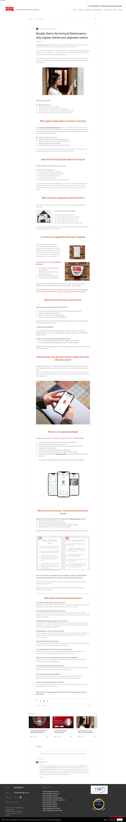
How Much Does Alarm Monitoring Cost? (60, 731)
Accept (119, 819)
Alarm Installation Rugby (50, 802)
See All (95, 713)
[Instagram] (18, 797)
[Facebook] (20, 797)
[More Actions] (89, 762)
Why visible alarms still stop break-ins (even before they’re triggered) (39, 731)
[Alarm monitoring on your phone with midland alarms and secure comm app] (63, 722)
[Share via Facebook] (36, 701)
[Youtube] (15, 797)
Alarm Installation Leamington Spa (53, 798)
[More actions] (89, 29)
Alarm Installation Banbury (50, 804)
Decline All (112, 819)
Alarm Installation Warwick (50, 795)
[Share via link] (47, 701)
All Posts (30, 18)
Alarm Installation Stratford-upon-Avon (54, 800)
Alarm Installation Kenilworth (51, 793)
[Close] (124, 820)
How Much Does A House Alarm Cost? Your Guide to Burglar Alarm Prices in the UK (86, 731)
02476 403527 (94, 6)
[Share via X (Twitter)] (40, 701)
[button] (107, 10)
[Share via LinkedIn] (44, 701)
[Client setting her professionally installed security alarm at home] (86, 722)
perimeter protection (39, 18)
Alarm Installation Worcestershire (52, 810)
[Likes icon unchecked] (40, 777)
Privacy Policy (57, 819)
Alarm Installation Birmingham (51, 808)
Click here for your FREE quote (112, 6)
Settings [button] (106, 819)
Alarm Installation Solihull (50, 806)
